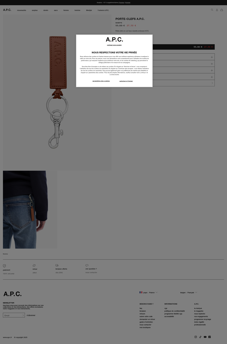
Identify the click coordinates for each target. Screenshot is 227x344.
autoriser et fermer (126, 81)
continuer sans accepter (114, 45)
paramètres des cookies (101, 81)
